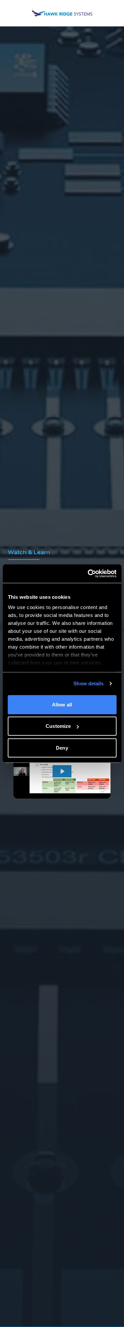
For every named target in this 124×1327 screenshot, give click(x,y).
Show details (88, 683)
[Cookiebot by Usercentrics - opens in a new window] (88, 573)
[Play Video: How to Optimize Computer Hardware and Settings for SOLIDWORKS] (62, 771)
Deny (62, 747)
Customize (58, 726)
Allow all (62, 704)
